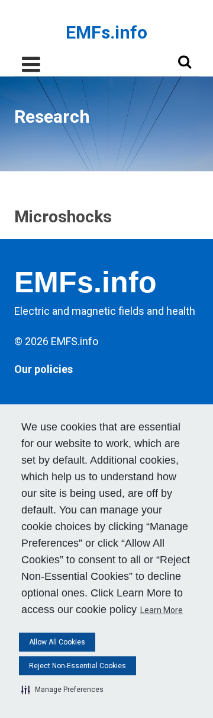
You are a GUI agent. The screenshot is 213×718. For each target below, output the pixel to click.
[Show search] (184, 61)
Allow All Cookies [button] (57, 642)
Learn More (161, 610)
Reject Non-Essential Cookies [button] (77, 666)
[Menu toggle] (30, 64)
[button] (62, 689)
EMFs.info (106, 33)
